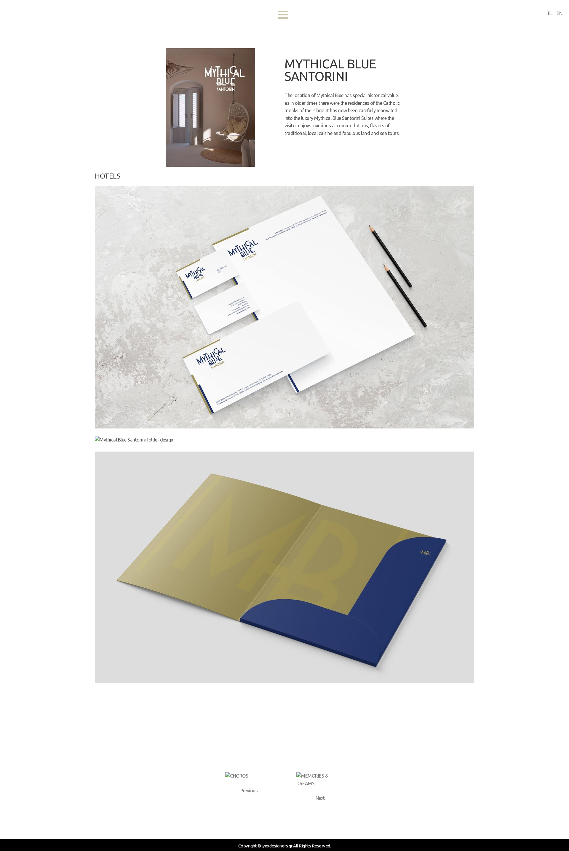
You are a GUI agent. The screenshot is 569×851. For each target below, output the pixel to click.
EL (551, 13)
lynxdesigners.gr (55, 16)
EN (559, 13)
